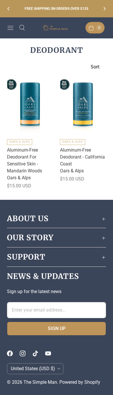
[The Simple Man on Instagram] (26, 353)
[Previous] (8, 8)
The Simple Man (40, 382)
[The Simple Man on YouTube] (51, 353)
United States (33, 368)
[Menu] (10, 28)
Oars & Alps (19, 141)
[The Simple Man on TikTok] (38, 353)
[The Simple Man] (56, 28)
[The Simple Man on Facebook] (13, 353)
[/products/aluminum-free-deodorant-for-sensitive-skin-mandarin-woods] (30, 104)
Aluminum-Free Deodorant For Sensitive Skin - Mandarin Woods (24, 160)
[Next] (104, 8)
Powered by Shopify (79, 382)
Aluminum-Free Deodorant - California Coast (82, 157)
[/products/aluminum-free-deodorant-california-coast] (83, 104)
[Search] (22, 28)
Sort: (93, 67)
